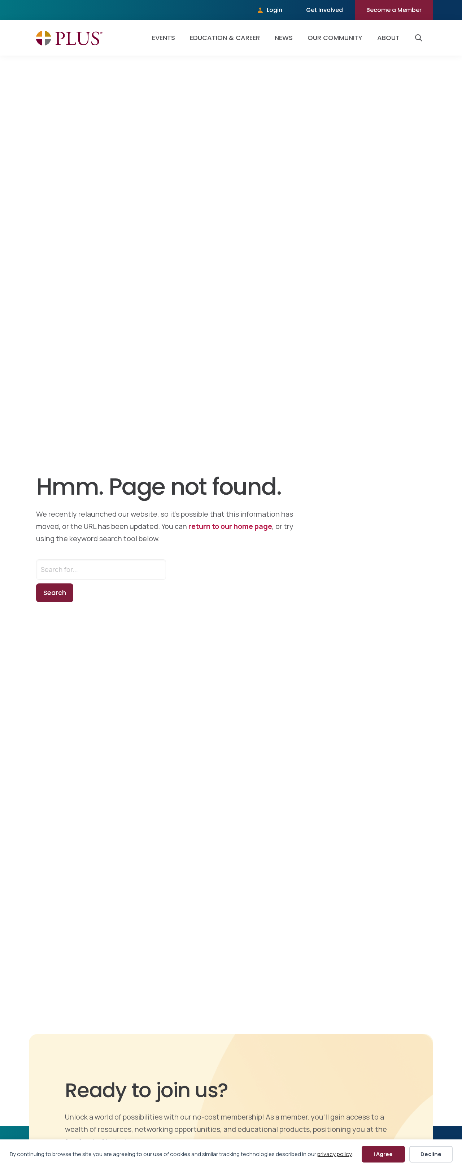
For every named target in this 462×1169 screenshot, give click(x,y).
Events (163, 37)
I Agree (383, 1154)
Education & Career (225, 37)
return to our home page (230, 526)
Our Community (335, 37)
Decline (430, 1154)
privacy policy (334, 1154)
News (284, 37)
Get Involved (324, 10)
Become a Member (394, 10)
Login (274, 10)
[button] (420, 38)
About (388, 37)
